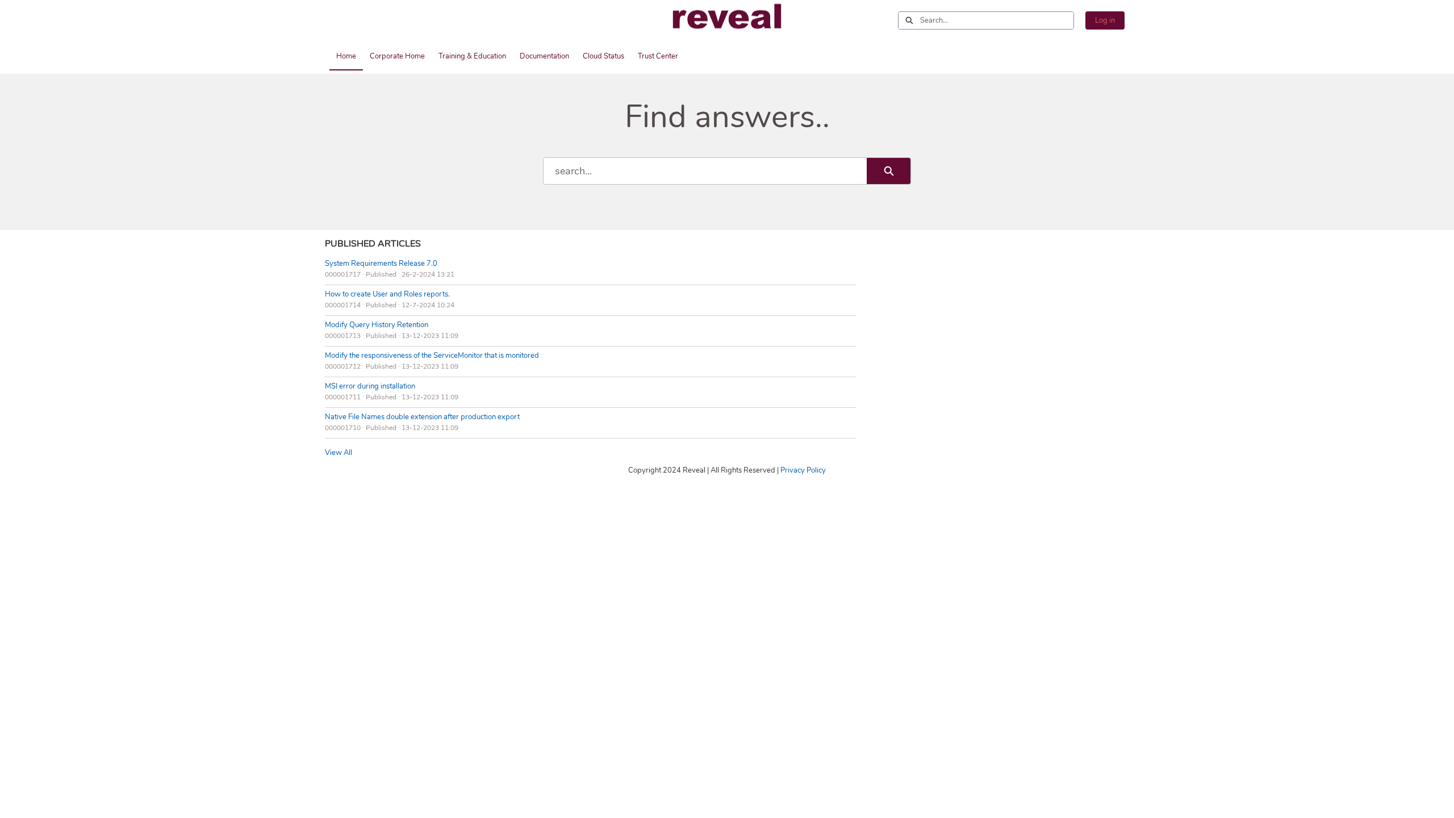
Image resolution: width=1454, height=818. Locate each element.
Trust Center (658, 56)
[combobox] (996, 20)
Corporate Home (397, 56)
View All (338, 453)
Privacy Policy (803, 470)
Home (346, 56)
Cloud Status (603, 56)
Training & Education (472, 56)
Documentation (544, 56)
